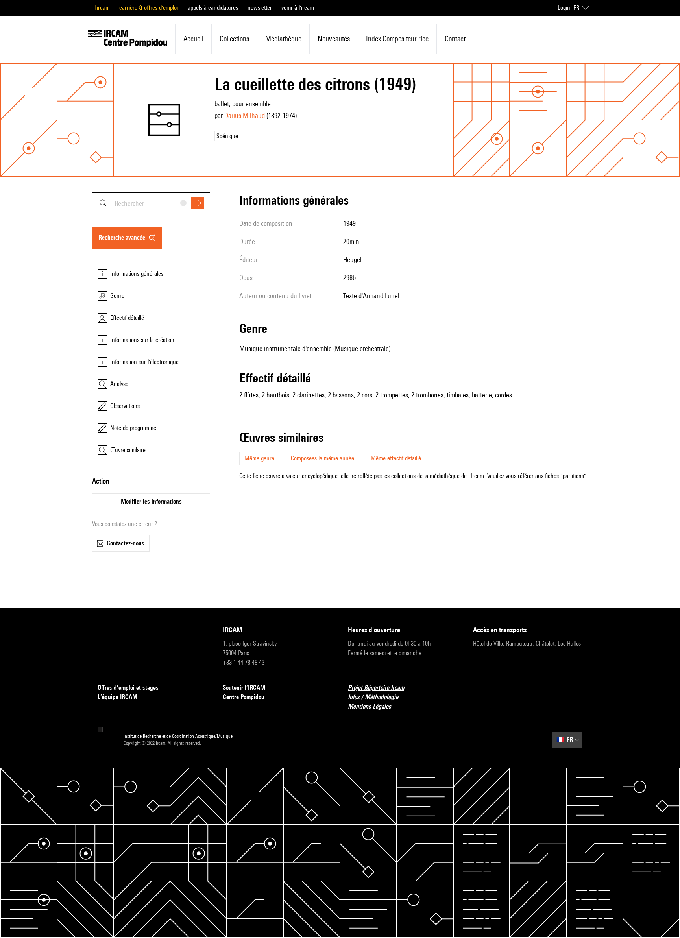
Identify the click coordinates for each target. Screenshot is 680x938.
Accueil (193, 38)
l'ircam (102, 7)
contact (455, 38)
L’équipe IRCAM (117, 697)
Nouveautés (334, 38)
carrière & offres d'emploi (148, 7)
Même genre (259, 458)
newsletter (260, 7)
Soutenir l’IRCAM (244, 687)
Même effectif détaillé (396, 458)
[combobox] (151, 203)
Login (564, 7)
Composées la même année (322, 458)
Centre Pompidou (243, 697)
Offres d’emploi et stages (128, 687)
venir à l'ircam (297, 7)
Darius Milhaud (244, 115)
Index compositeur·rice (397, 38)
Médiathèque (283, 38)
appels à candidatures (213, 7)
